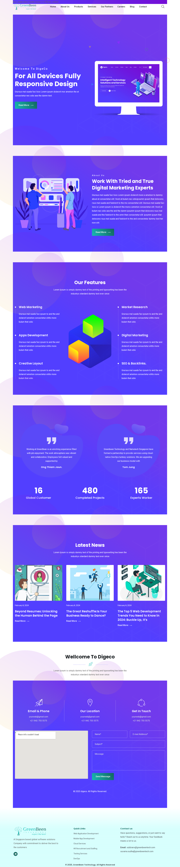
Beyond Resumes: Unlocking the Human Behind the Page (36, 613)
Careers (121, 6)
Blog (132, 6)
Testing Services (80, 854)
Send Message (103, 776)
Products (78, 6)
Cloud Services (80, 844)
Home (53, 6)
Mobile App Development (84, 839)
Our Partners (107, 6)
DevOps (77, 859)
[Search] (162, 6)
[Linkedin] (16, 854)
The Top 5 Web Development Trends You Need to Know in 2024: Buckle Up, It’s (139, 615)
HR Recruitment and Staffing (85, 849)
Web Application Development (86, 834)
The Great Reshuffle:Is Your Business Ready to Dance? (86, 613)
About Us (65, 6)
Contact (143, 6)
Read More (24, 105)
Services (92, 6)
